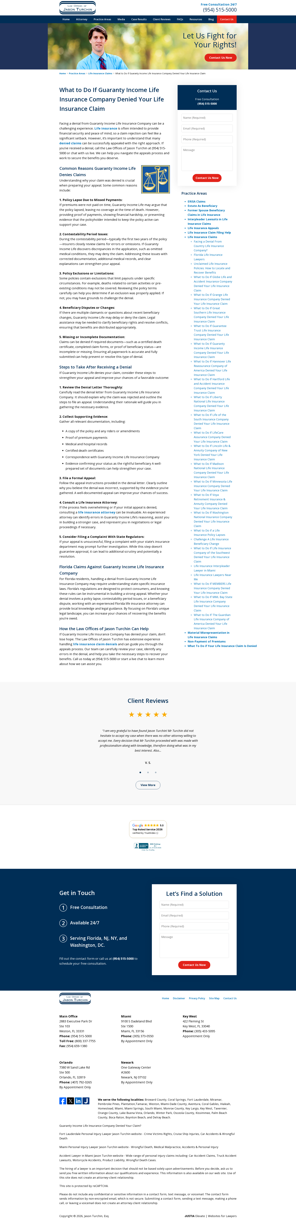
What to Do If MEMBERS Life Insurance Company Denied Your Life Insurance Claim (212, 588)
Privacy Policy (197, 998)
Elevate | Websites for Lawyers (211, 1216)
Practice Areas (102, 19)
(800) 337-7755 (85, 1041)
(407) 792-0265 (81, 1082)
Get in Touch (77, 893)
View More (148, 785)
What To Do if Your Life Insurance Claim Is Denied (222, 646)
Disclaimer (179, 998)
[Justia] (85, 1100)
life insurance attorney (96, 512)
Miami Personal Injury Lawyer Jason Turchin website (94, 1147)
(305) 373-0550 (143, 1036)
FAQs (180, 19)
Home (66, 19)
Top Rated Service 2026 (147, 829)
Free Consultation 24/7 (219, 4)
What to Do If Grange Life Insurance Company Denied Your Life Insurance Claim (212, 299)
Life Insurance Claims (100, 73)
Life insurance (105, 128)
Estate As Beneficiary (202, 206)
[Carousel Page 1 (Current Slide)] (140, 772)
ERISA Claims (196, 201)
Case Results (139, 19)
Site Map (214, 998)
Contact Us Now (220, 57)
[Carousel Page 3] (156, 772)
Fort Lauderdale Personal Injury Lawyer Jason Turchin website (100, 1134)
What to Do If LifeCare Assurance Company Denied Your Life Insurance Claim (212, 437)
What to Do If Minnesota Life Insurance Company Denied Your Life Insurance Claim (213, 486)
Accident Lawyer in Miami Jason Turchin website (91, 1155)
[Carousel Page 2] (148, 772)
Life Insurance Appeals (203, 228)
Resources (196, 19)
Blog (211, 19)
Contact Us (226, 19)
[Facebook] (62, 1100)
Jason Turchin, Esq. (96, 1216)
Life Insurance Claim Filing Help (209, 232)
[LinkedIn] (78, 1100)
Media (121, 19)
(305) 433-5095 (204, 1031)
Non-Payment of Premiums (207, 641)
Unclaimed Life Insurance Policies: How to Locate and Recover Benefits (212, 268)
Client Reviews (162, 19)
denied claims (70, 143)
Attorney (81, 19)
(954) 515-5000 (220, 9)
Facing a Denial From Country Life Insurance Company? (209, 246)
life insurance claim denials (95, 644)
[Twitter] (70, 1100)
